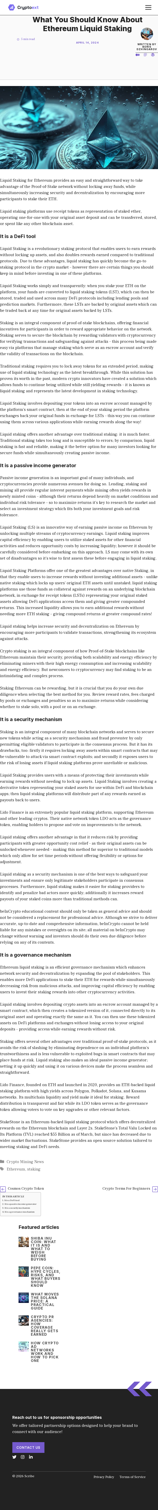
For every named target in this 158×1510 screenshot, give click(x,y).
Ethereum (16, 1169)
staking (34, 1169)
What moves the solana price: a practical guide (45, 1301)
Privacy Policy (104, 1477)
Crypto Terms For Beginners (126, 1188)
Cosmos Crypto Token (26, 1188)
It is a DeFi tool (12, 1200)
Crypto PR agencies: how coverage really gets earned (44, 1326)
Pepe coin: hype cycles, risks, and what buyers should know (45, 1277)
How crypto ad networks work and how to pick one (45, 1352)
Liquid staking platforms (22, 211)
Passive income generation (24, 478)
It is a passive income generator (21, 1204)
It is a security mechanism (17, 1208)
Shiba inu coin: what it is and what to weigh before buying (43, 1248)
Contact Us (28, 1447)
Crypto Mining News (25, 1162)
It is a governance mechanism (20, 1212)
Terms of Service (132, 1477)
